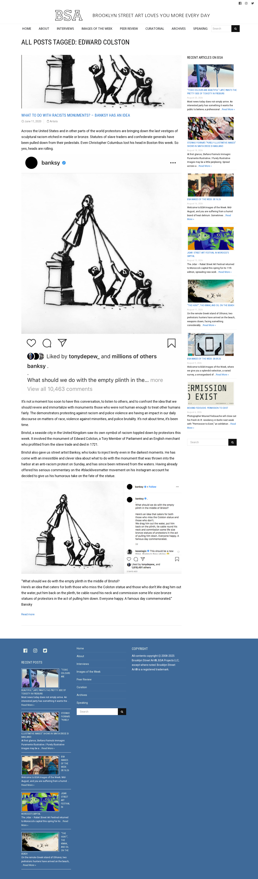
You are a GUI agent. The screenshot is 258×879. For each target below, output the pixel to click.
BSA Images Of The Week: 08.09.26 (204, 358)
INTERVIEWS (65, 29)
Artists (54, 121)
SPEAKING (200, 29)
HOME (26, 29)
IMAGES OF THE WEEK (97, 29)
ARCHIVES (179, 29)
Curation (82, 687)
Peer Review (84, 679)
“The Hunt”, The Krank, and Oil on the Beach (210, 305)
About (80, 656)
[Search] (235, 28)
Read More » (228, 109)
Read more (28, 614)
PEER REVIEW (129, 29)
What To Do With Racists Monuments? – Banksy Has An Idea (75, 115)
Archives (82, 694)
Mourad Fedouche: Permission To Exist (207, 408)
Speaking (82, 702)
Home (80, 648)
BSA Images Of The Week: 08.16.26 (204, 199)
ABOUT (44, 29)
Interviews (83, 663)
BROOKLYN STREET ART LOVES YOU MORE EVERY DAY (150, 15)
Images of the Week (88, 671)
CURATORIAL (154, 29)
